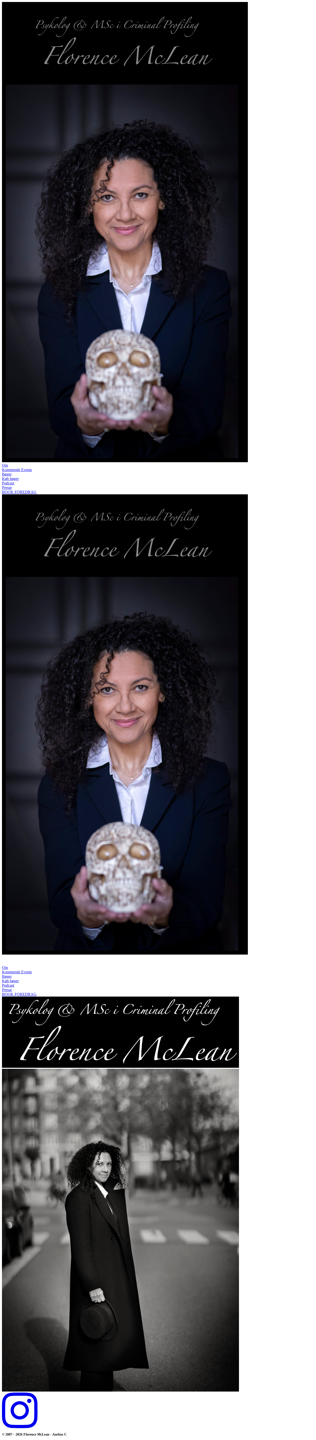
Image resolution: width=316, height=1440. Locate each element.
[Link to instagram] (20, 1427)
